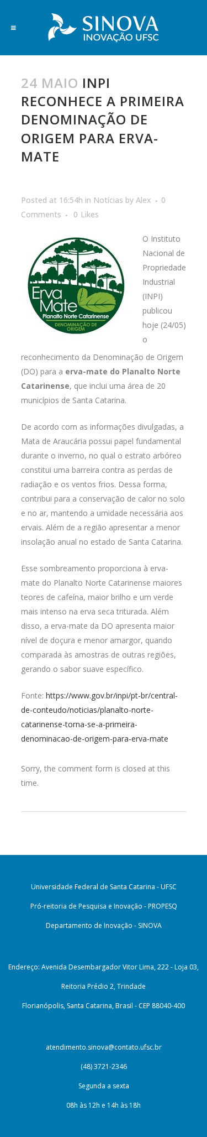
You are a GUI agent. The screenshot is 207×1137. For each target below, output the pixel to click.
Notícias (108, 200)
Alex (143, 200)
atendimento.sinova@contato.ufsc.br (104, 1047)
